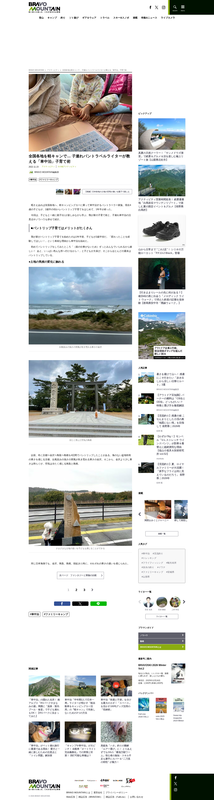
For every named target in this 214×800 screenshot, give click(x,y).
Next (184, 514)
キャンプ (52, 17)
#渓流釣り (158, 553)
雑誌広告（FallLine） (116, 797)
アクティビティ (53, 70)
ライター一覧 (161, 616)
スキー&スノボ (121, 17)
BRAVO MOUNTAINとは (78, 792)
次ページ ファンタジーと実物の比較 (78, 575)
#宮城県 (170, 572)
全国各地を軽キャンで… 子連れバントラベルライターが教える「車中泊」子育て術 (94, 70)
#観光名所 (171, 562)
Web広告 (70, 797)
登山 (41, 17)
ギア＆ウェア (89, 17)
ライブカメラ (168, 17)
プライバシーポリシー (117, 792)
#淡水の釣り (148, 567)
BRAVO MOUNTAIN (36, 70)
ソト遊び (73, 17)
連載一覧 (162, 534)
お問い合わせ (136, 797)
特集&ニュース (149, 17)
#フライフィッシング (152, 562)
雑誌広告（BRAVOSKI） (90, 797)
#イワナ (161, 567)
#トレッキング (149, 558)
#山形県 (146, 576)
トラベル (105, 17)
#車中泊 (32, 179)
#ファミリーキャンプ (49, 179)
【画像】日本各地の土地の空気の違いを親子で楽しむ (107, 192)
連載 (135, 17)
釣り (63, 17)
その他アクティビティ (66, 166)
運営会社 (98, 792)
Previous (139, 514)
